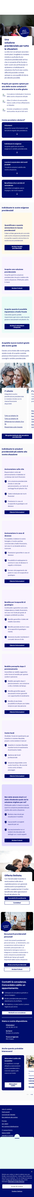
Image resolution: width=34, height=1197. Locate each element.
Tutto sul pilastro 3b (11, 419)
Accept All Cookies (17, 1186)
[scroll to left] (29, 1094)
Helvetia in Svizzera (7, 1135)
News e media (6, 1133)
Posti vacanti (6, 1112)
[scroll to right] (32, 1094)
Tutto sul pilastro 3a (11, 416)
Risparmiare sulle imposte (13, 427)
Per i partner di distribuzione (10, 1126)
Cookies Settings (17, 1191)
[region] (17, 1183)
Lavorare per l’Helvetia (8, 1115)
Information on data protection (16, 1181)
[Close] (32, 1172)
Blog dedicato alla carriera (10, 1117)
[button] (17, 247)
